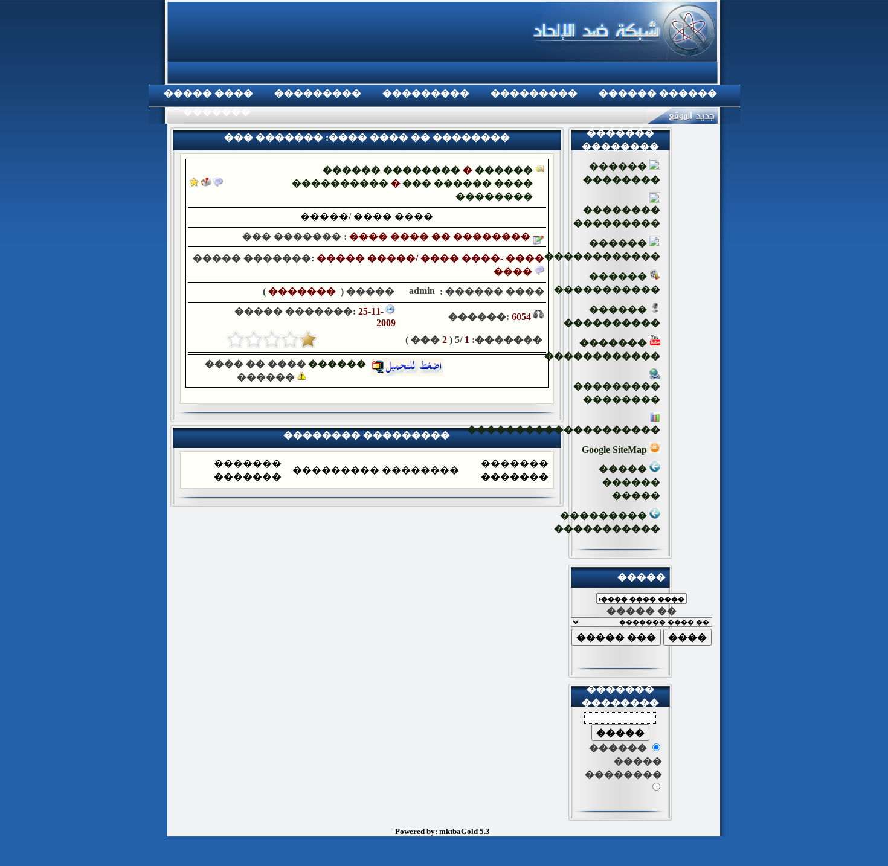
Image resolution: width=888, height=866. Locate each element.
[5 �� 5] (236, 339)
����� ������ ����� (629, 482)
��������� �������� (616, 393)
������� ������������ (602, 349)
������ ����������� (607, 283)
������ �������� (391, 170)
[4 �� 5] (254, 339)
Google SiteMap (615, 449)
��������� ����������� (607, 522)
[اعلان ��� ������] (218, 183)
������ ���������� (612, 316)
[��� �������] (194, 183)
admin (421, 291)
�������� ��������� (616, 216)
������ (339, 364)
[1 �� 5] (308, 339)
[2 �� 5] (290, 339)
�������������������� (563, 430)
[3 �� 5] (272, 339)
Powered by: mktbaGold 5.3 (442, 831)
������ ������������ (602, 249)
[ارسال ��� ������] (206, 183)
